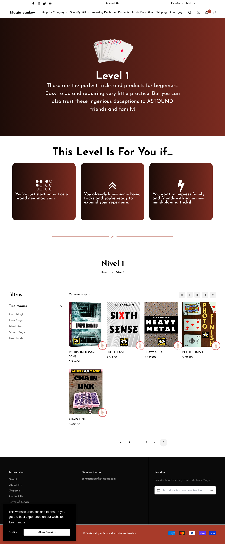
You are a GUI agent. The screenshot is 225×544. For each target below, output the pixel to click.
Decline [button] (13, 532)
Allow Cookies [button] (47, 532)
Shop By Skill (78, 12)
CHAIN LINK (77, 419)
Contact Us (112, 3)
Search (13, 479)
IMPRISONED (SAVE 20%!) (82, 354)
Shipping (161, 12)
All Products (121, 12)
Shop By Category (53, 12)
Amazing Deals (101, 12)
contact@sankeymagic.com (99, 478)
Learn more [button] (17, 522)
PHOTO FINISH (192, 352)
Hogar (105, 272)
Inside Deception (142, 12)
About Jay (176, 12)
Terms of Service (19, 502)
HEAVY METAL (154, 352)
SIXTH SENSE (116, 352)
